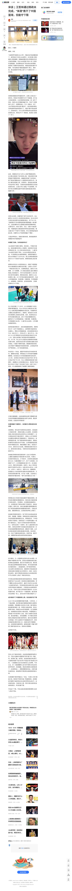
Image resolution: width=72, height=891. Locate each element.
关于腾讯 (10, 880)
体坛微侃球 (10, 757)
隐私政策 (25, 880)
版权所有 (25, 886)
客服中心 (31, 882)
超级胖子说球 (11, 813)
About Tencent (16, 880)
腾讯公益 (18, 882)
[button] (60, 12)
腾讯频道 (27, 882)
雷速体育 (10, 802)
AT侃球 (9, 745)
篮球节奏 (10, 779)
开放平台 (29, 880)
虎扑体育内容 (11, 768)
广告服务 (34, 880)
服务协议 (21, 880)
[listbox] (23, 780)
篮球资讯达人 (11, 824)
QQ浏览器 (23, 882)
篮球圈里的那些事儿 (12, 734)
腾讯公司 (21, 886)
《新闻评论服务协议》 (27, 841)
